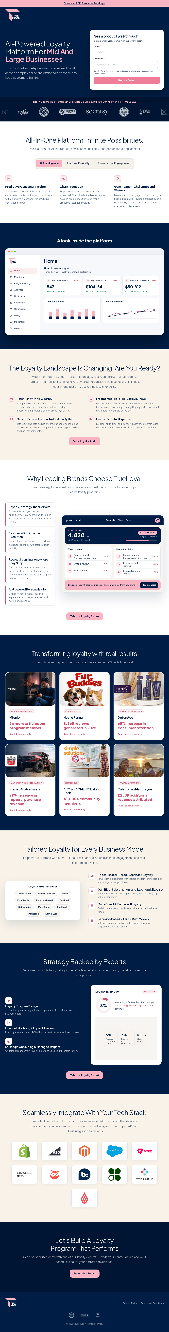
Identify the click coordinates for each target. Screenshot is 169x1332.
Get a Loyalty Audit (84, 441)
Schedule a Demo (85, 1273)
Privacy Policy (130, 1303)
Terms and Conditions (152, 1303)
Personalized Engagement (114, 163)
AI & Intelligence (49, 163)
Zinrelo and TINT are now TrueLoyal (84, 3)
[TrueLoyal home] (12, 15)
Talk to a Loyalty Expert (84, 616)
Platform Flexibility (78, 163)
